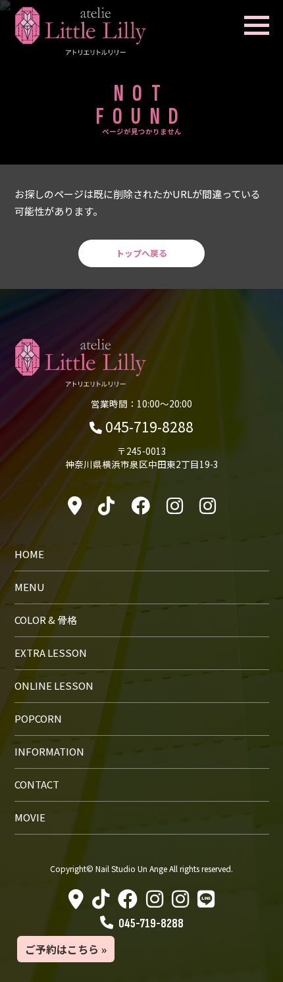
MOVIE (29, 817)
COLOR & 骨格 (45, 620)
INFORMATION (49, 751)
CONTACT (36, 784)
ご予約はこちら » (66, 949)
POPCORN (38, 718)
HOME (29, 554)
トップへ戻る (141, 253)
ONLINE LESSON (53, 685)
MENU (29, 587)
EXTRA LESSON (50, 652)
